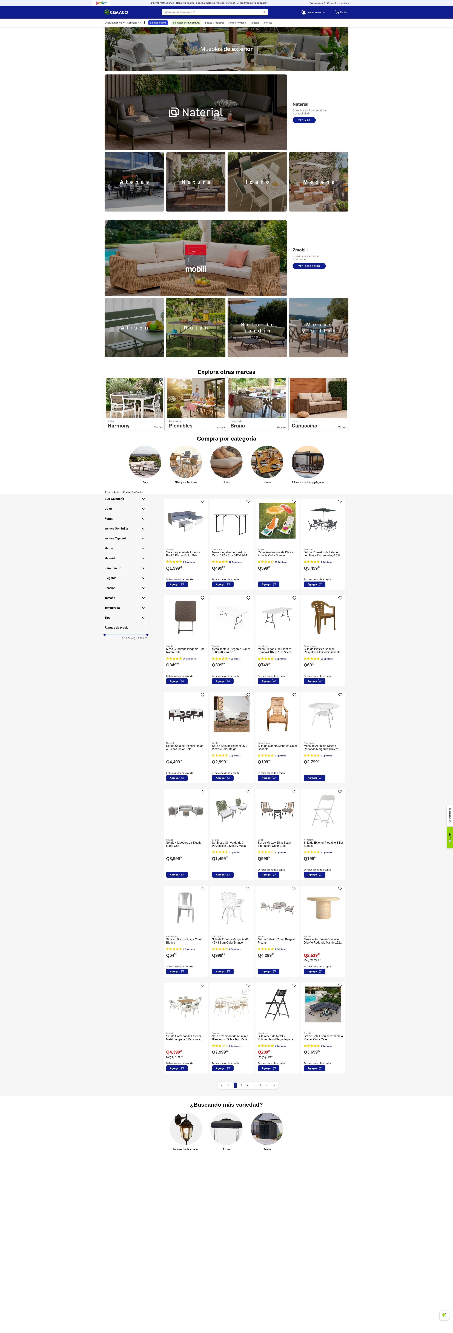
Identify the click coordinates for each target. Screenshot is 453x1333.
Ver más (204, 2)
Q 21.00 (126, 638)
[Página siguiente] (274, 1085)
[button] (126, 499)
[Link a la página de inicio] (108, 492)
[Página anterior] (221, 1085)
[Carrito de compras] (339, 12)
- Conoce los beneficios (329, 3)
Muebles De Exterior (133, 492)
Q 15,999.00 (139, 638)
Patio (116, 492)
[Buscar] (264, 12)
